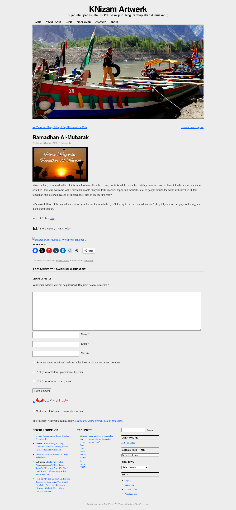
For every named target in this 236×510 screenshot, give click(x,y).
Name (85, 334)
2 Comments (65, 142)
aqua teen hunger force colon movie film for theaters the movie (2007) (101, 438)
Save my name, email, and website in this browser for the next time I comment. (79, 362)
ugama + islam (62, 260)
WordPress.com (141, 504)
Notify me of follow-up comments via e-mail (60, 411)
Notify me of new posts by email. (55, 381)
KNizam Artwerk (118, 8)
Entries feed (129, 484)
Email (85, 343)
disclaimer (84, 22)
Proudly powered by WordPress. (100, 504)
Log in (127, 480)
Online (128, 442)
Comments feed (131, 489)
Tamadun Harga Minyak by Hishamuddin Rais (59, 127)
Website (85, 353)
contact (100, 22)
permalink (88, 260)
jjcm (69, 22)
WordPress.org (131, 493)
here (52, 218)
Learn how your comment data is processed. (99, 420)
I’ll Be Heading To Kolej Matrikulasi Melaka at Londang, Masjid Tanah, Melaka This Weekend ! (52, 446)
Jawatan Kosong (42, 435)
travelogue (54, 22)
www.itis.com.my (192, 127)
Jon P (38, 478)
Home (38, 22)
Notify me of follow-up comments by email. (60, 372)
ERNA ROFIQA (43, 454)
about (114, 22)
